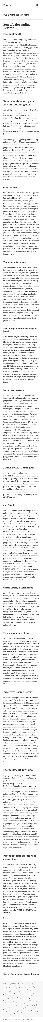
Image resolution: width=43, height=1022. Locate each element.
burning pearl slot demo (23, 990)
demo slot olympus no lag (15, 994)
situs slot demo (20, 1006)
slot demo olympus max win (30, 1010)
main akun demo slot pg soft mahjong (19, 1004)
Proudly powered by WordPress (24, 1019)
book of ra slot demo (23, 988)
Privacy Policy (7, 1019)
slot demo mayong (15, 1010)
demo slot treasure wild (25, 996)
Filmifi (7, 5)
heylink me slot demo (23, 1002)
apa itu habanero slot (9, 988)
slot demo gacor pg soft (19, 1008)
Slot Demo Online (25, 984)
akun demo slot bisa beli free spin (20, 985)
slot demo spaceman (20, 1012)
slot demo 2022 (30, 1006)
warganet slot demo (13, 1014)
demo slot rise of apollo (10, 996)
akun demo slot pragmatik (29, 986)
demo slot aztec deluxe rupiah (20, 992)
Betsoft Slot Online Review (16, 26)
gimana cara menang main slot (19, 1000)
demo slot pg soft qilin (30, 994)
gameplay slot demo (14, 998)
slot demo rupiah (8, 1012)
